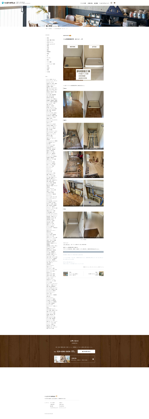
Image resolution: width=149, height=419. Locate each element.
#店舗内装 (48, 139)
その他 (48, 71)
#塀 (50, 317)
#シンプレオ (48, 82)
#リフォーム (52, 315)
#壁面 (53, 166)
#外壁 (47, 181)
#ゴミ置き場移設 (49, 212)
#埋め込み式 (55, 227)
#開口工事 (48, 185)
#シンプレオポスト (49, 227)
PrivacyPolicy (61, 406)
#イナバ (54, 142)
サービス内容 (83, 3)
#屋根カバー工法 (54, 310)
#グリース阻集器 (51, 184)
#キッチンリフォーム (50, 80)
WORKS (50, 28)
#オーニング (54, 138)
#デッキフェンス (49, 255)
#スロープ (52, 191)
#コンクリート (49, 163)
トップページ (47, 402)
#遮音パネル (48, 321)
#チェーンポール (49, 247)
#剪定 (56, 289)
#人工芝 (52, 217)
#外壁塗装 (54, 234)
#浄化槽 (48, 314)
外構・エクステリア (51, 44)
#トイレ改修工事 (49, 142)
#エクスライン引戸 (52, 311)
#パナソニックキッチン (50, 265)
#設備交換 (55, 294)
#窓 (54, 314)
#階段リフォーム (49, 152)
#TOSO (51, 118)
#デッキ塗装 (53, 325)
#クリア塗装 (48, 303)
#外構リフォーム (51, 174)
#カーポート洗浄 (54, 208)
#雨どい (54, 152)
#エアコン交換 (51, 328)
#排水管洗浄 (48, 254)
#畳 (55, 217)
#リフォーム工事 (49, 196)
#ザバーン (48, 276)
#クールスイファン (54, 261)
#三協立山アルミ (54, 180)
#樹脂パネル (48, 87)
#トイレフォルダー (49, 103)
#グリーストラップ (49, 167)
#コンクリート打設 (49, 136)
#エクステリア (49, 220)
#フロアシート (49, 280)
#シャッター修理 (49, 282)
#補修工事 (48, 178)
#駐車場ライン (53, 252)
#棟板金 (52, 86)
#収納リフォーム (54, 216)
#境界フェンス (49, 224)
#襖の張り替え (49, 231)
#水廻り (48, 240)
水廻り (48, 68)
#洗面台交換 (48, 219)
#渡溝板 (56, 100)
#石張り (54, 273)
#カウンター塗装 (49, 287)
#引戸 (51, 293)
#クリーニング (49, 166)
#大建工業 (52, 289)
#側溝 (50, 110)
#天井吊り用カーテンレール (51, 308)
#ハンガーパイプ (49, 283)
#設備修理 (54, 205)
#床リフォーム (49, 153)
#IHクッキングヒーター (50, 131)
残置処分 (49, 51)
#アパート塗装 (49, 318)
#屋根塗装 (48, 187)
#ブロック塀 (55, 196)
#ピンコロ (48, 121)
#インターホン (49, 259)
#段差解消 (48, 157)
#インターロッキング (50, 297)
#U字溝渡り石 (49, 115)
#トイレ (55, 125)
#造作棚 (52, 185)
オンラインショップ (62, 407)
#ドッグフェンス (49, 160)
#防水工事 (52, 97)
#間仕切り (48, 150)
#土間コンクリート (49, 237)
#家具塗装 (53, 318)
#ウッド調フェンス (49, 301)
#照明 (52, 222)
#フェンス (54, 79)
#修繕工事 (54, 194)
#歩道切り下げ (49, 83)
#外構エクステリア (49, 210)
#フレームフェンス (49, 117)
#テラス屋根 (48, 252)
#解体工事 (53, 153)
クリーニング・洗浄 (51, 63)
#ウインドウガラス (54, 213)
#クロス (56, 131)
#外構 (47, 110)
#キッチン (55, 80)
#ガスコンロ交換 (49, 234)
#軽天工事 (48, 135)
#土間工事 (48, 125)
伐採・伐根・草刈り (51, 40)
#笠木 (53, 255)
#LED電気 (48, 248)
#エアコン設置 (53, 164)
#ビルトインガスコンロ (50, 188)
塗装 (48, 53)
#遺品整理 (53, 259)
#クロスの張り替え (49, 201)
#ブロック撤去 (53, 322)
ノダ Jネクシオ (66, 244)
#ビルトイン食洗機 (49, 101)
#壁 (47, 184)
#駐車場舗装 (54, 94)
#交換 (54, 103)
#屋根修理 (48, 244)
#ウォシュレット (49, 238)
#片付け (48, 293)
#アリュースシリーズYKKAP (51, 124)
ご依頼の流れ (90, 3)
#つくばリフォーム (49, 173)
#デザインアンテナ (49, 170)
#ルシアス (48, 108)
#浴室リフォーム (54, 254)
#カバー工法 (48, 289)
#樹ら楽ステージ (49, 272)
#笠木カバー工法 (49, 273)
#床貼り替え (48, 296)
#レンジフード (55, 287)
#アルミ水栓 (48, 261)
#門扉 (54, 173)
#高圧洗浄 (50, 205)
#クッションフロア (49, 215)
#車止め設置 (48, 222)
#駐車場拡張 (55, 101)
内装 (48, 65)
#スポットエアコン (49, 294)
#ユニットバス (49, 206)
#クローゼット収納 (49, 233)
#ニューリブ (48, 322)
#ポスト (54, 212)
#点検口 (54, 247)
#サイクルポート (49, 268)
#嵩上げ (56, 89)
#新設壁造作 (54, 110)
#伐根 (56, 115)
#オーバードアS (49, 198)
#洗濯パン (48, 191)
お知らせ (60, 402)
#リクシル (48, 226)
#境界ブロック (53, 178)
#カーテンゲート (49, 195)
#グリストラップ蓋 (49, 304)
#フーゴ (54, 230)
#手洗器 (52, 192)
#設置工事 (52, 150)
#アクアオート (49, 208)
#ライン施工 (55, 237)
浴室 (48, 69)
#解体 (51, 135)
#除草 (53, 268)
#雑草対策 (55, 258)
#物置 (47, 174)
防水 (48, 59)
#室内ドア (48, 315)
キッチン (49, 57)
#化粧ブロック (49, 138)
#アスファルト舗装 (54, 108)
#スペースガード (49, 194)
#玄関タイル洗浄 (49, 275)
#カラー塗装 (48, 177)
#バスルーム (48, 324)
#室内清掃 (53, 149)
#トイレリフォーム (49, 156)
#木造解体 (48, 86)
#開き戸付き (48, 325)
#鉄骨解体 (48, 100)
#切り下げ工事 (51, 96)
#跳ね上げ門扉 (51, 181)
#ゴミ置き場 (48, 192)
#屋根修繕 (52, 100)
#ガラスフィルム (49, 199)
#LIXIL (48, 317)
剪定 (48, 37)
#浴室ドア (52, 324)
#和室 (54, 210)
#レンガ (53, 224)
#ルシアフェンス (49, 269)
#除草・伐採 (48, 286)
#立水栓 (55, 203)
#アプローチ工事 (49, 171)
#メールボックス (53, 276)
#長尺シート (51, 262)
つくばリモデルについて (104, 3)
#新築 (47, 89)
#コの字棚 (53, 202)
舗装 (48, 45)
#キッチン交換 (49, 94)
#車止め (53, 206)
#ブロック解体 (49, 310)
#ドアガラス (55, 201)
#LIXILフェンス (49, 122)
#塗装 (52, 203)
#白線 (47, 129)
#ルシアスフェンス (53, 107)
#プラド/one (48, 213)
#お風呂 (53, 220)
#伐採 (47, 205)
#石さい (55, 132)
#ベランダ (55, 185)
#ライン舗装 (53, 317)
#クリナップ (55, 215)
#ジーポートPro (49, 114)
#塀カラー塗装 (49, 180)
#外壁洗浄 (55, 156)
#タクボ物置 (48, 143)
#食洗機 (53, 115)
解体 (48, 49)
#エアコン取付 (49, 149)
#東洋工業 (51, 314)
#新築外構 (52, 251)
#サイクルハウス (54, 87)
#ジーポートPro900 (52, 128)
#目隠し (54, 275)
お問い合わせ (86, 351)
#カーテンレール (49, 290)
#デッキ (52, 82)
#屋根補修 (54, 114)
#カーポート (48, 251)
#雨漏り (56, 83)
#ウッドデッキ (55, 283)
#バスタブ (54, 238)
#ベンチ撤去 (54, 280)
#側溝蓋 (52, 125)
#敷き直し (54, 290)
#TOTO (52, 219)
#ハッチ (54, 279)
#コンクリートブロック (50, 209)
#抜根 (47, 104)
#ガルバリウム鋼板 (53, 240)
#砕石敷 (48, 107)
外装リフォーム (50, 42)
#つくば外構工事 (53, 300)
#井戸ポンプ (48, 203)
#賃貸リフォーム (49, 266)
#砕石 (47, 128)
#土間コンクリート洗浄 (50, 223)
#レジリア (52, 248)
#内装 (53, 83)
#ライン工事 (55, 269)
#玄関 (47, 328)
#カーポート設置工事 (50, 146)
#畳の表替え (48, 216)
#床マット (48, 164)
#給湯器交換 (48, 217)
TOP (46, 28)
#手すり (56, 245)
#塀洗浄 (53, 241)
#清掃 (47, 311)
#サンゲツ (55, 90)
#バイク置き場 (49, 202)
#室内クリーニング (49, 90)
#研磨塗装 (52, 303)
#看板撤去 (55, 301)
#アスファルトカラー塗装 (51, 145)
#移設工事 (52, 226)
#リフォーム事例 (49, 79)
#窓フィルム (51, 104)
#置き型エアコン (49, 279)
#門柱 (51, 121)
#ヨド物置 (48, 300)
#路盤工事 (52, 157)
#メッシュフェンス (54, 321)
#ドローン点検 (49, 111)
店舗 (48, 47)
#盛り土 (54, 117)
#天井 (47, 262)
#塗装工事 (53, 163)
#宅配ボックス (49, 159)
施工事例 (96, 3)
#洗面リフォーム (54, 177)
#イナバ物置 (54, 159)
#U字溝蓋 (50, 129)
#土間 (47, 96)
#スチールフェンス (49, 258)
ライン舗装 (49, 61)
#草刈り (48, 307)
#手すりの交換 (51, 89)
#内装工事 (48, 97)
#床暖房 (48, 118)
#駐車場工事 (53, 286)
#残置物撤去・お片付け (50, 245)
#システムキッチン (49, 93)
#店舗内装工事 (49, 241)
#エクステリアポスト (50, 132)
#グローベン (54, 198)
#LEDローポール (49, 230)
